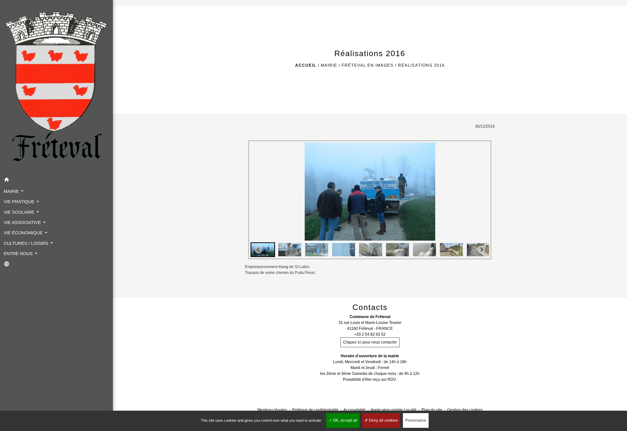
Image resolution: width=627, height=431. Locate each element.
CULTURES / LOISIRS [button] (26, 243)
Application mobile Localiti (393, 410)
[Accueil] (56, 87)
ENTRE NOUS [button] (19, 253)
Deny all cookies (383, 420)
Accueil (305, 65)
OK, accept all (344, 420)
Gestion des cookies (464, 410)
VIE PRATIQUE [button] (20, 201)
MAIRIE (329, 65)
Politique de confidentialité (315, 410)
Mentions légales (272, 410)
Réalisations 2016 (421, 65)
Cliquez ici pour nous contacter (370, 342)
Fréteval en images (368, 65)
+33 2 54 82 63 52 (370, 334)
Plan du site (432, 410)
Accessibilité (354, 410)
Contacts (369, 307)
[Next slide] (481, 250)
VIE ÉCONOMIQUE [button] (24, 232)
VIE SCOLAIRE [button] (20, 212)
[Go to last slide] (258, 250)
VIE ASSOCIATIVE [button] (23, 222)
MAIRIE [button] (12, 191)
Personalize (415, 420)
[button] (56, 180)
